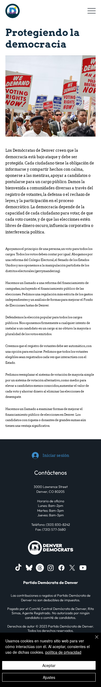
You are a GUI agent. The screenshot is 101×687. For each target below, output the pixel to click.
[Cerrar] (93, 640)
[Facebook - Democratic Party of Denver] (61, 568)
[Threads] (40, 568)
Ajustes (49, 677)
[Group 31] (29, 568)
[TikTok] (18, 568)
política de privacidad (63, 652)
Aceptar (48, 665)
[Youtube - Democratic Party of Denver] (83, 568)
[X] (72, 568)
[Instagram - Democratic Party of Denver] (51, 568)
